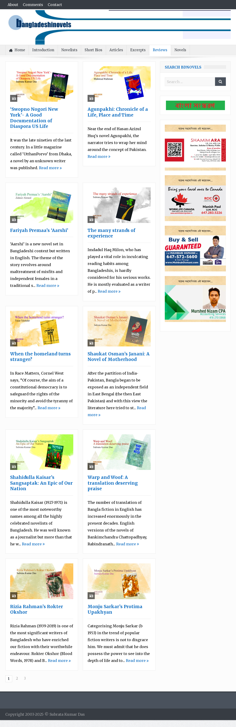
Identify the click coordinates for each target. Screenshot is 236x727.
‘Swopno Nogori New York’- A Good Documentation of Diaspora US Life (34, 117)
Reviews (160, 50)
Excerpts (138, 50)
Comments (33, 4)
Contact (55, 4)
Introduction (43, 50)
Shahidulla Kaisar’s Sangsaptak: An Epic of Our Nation (41, 483)
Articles (116, 50)
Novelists (69, 50)
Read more (49, 167)
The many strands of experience (111, 233)
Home (20, 50)
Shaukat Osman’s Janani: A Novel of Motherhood (119, 356)
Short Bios (93, 50)
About (13, 4)
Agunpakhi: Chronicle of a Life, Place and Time (118, 112)
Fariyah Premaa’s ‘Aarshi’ (39, 230)
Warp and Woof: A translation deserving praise (113, 483)
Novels (180, 50)
